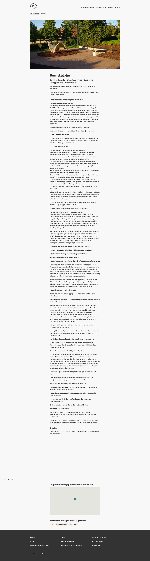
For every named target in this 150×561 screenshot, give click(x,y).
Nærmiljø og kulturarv (61, 524)
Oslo (71, 524)
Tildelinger (36, 13)
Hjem (31, 13)
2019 (52, 524)
